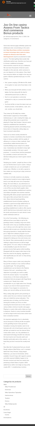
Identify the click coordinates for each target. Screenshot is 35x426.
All (4, 407)
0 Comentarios (14, 38)
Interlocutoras (9, 395)
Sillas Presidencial (10, 386)
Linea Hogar (7, 412)
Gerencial (8, 389)
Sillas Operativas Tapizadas (13, 392)
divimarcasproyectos (12, 36)
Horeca (7, 401)
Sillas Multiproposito (11, 404)
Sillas (5, 384)
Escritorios (7, 409)
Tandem (7, 398)
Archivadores (7, 417)
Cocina (7, 414)
